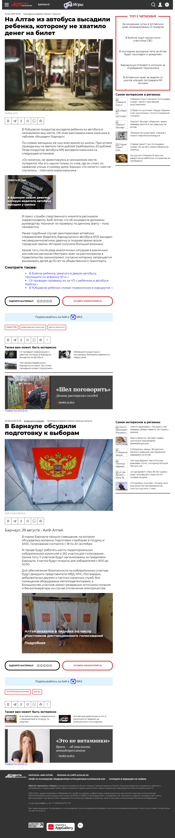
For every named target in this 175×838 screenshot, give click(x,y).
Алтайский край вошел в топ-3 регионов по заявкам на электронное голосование (89, 719)
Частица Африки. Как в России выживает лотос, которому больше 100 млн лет (149, 463)
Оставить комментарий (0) (87, 301)
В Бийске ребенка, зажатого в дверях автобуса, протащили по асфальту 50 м (61, 275)
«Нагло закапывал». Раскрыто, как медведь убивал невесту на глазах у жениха (149, 429)
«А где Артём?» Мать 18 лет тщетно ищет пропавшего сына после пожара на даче (148, 475)
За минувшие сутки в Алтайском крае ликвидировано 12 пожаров (143, 26)
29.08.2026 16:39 (13, 421)
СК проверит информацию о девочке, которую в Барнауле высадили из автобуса (35, 355)
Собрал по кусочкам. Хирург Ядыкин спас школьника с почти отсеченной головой (150, 113)
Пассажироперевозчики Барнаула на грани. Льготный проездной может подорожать (35, 366)
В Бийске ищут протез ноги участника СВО (142, 39)
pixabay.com (11, 113)
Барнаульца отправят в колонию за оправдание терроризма (143, 67)
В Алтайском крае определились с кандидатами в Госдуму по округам (37, 719)
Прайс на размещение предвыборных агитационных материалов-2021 (67, 779)
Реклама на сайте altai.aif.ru (73, 775)
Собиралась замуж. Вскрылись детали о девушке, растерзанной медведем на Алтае (147, 452)
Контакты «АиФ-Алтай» (41, 775)
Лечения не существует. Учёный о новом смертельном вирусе (148, 134)
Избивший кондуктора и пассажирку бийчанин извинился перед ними (91, 355)
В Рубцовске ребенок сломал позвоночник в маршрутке (69, 287)
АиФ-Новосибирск (15, 513)
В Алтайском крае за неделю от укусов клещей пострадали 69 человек (143, 80)
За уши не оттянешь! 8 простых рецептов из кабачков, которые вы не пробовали (150, 158)
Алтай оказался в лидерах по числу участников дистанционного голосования (64, 633)
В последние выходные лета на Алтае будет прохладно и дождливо (143, 53)
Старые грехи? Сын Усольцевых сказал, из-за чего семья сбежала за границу (149, 147)
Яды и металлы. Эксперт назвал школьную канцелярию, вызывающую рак (147, 441)
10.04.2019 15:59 (12, 14)
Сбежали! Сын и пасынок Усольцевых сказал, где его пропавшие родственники (150, 102)
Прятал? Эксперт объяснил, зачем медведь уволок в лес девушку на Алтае (148, 124)
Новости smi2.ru (16, 410)
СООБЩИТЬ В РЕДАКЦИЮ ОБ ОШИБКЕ (127, 779)
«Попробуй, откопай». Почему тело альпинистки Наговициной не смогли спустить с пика (149, 486)
